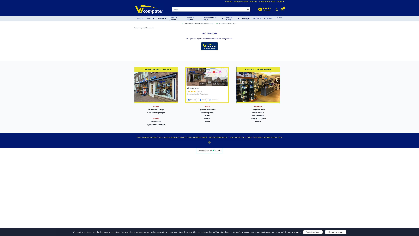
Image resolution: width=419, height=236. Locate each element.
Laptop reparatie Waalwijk (237, 139)
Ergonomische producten (218, 140)
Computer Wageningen (247, 139)
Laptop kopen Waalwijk (226, 139)
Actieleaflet (228, 2)
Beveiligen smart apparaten (192, 140)
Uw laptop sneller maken (229, 140)
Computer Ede (150, 139)
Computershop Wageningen (259, 139)
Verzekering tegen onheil (267, 2)
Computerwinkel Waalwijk (215, 139)
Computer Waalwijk (194, 139)
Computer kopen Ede (184, 139)
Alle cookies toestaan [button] (335, 232)
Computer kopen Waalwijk (204, 139)
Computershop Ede (158, 139)
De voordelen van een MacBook (205, 140)
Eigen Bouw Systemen (241, 2)
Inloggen (279, 2)
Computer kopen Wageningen (180, 140)
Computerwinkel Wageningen (272, 139)
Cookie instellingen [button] (313, 232)
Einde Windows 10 (247, 140)
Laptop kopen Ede (175, 139)
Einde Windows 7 (238, 140)
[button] (276, 9)
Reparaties (253, 2)
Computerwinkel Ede (167, 139)
